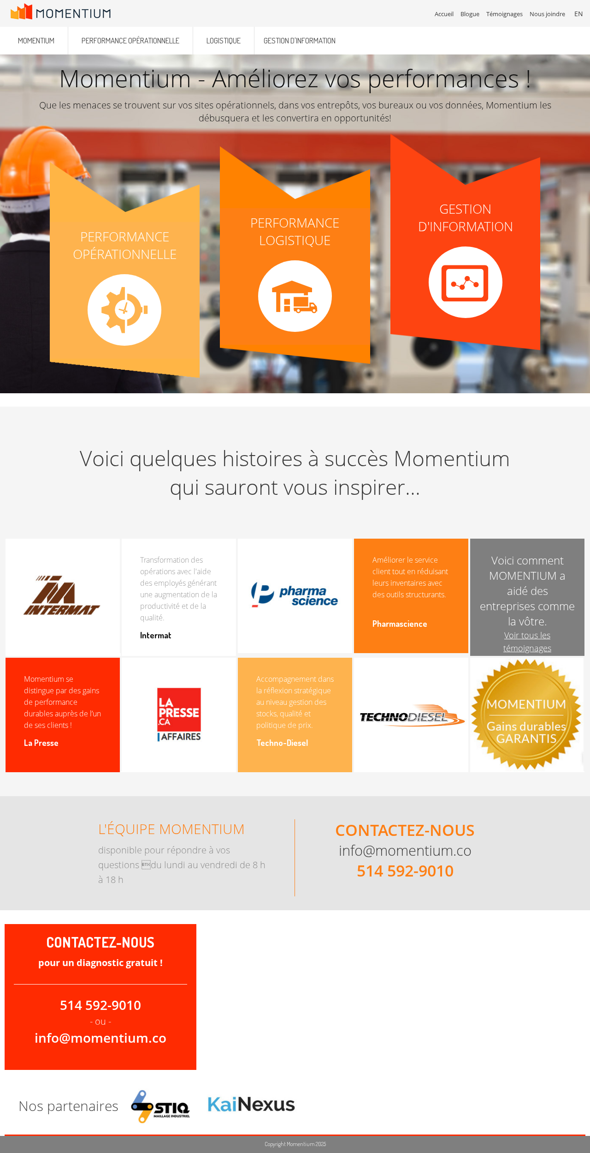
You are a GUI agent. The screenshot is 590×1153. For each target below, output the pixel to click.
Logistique (223, 40)
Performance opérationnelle (130, 40)
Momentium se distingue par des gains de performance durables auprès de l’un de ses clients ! (62, 702)
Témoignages (504, 14)
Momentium (36, 40)
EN (578, 13)
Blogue (469, 14)
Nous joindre (547, 14)
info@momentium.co (405, 850)
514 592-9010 (405, 870)
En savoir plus (124, 291)
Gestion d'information (300, 40)
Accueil (444, 14)
